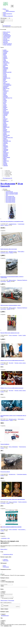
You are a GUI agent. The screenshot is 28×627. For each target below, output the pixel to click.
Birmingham (5, 51)
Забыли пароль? (4, 600)
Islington (5, 69)
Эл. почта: (3, 593)
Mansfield (5, 107)
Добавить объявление (8, 16)
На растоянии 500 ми (10, 202)
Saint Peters (5, 139)
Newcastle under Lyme (8, 137)
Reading (5, 70)
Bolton (4, 128)
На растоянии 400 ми (10, 200)
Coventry (5, 63)
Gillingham (5, 165)
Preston (4, 73)
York (4, 116)
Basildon (5, 125)
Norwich (5, 93)
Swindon (5, 100)
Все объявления (7, 178)
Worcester (5, 164)
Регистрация (6, 566)
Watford (4, 138)
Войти (7, 10)
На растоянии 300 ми (10, 199)
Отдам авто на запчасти (5, 471)
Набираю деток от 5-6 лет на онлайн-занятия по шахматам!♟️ (12, 360)
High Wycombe (6, 135)
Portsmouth (5, 96)
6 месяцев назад (8, 174)
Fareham (6, 225)
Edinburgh (5, 58)
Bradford (5, 76)
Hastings (5, 134)
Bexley (4, 89)
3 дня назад (7, 170)
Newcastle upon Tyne (7, 97)
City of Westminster (7, 85)
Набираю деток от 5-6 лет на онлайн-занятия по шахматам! (12, 387)
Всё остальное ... (22, 529)
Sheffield (5, 53)
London (4, 49)
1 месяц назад (8, 173)
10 (6, 538)
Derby (4, 80)
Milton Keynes (6, 88)
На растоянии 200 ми (10, 198)
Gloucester (5, 118)
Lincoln (4, 148)
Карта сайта (5, 560)
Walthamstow (6, 152)
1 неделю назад (8, 172)
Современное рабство (8, 554)
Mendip (4, 151)
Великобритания (7, 25)
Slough (4, 110)
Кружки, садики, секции (20, 362)
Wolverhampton (6, 83)
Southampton (6, 86)
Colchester (5, 142)
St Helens (5, 163)
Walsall (4, 106)
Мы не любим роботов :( (6, 602)
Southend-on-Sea (6, 78)
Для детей (11, 362)
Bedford (5, 158)
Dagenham (5, 153)
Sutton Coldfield (6, 157)
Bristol (4, 54)
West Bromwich (6, 131)
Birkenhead (5, 67)
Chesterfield (5, 149)
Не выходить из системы (7, 598)
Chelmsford (5, 150)
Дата (7, 195)
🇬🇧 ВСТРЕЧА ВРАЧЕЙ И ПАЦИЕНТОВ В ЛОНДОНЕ (11, 526)
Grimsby (5, 132)
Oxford (4, 108)
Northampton (6, 90)
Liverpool (5, 52)
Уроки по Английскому (5, 444)
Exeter (4, 144)
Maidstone (5, 156)
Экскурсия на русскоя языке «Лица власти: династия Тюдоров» (13, 499)
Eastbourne (5, 143)
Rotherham (5, 145)
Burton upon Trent (7, 141)
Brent (4, 66)
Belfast (4, 79)
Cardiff (4, 60)
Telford (4, 122)
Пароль (2, 595)
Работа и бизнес (12, 280)
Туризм (20, 335)
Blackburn (5, 124)
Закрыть (2, 623)
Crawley (5, 101)
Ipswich (4, 102)
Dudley (4, 94)
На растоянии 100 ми (10, 197)
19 (8, 538)
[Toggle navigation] (12, 6)
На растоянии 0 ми (10, 196)
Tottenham (5, 136)
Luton (4, 82)
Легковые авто (12, 474)
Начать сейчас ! (4, 549)
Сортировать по (9, 191)
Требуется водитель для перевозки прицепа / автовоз (11, 305)
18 (7, 538)
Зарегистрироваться (10, 11)
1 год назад (7, 175)
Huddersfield (5, 121)
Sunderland (5, 65)
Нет (10, 625)
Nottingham (5, 68)
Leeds (4, 59)
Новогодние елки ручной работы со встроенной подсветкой (12, 221)
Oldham (4, 159)
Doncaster (5, 115)
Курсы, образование (13, 446)
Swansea (5, 75)
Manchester (5, 61)
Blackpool (5, 87)
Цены (4, 14)
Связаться (5, 559)
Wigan (4, 103)
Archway (5, 92)
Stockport (5, 129)
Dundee (4, 123)
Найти (2, 585)
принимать (6, 625)
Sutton (4, 99)
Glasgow (5, 55)
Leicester (5, 56)
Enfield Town (6, 160)
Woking (4, 162)
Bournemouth (6, 111)
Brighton (5, 130)
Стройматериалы (13, 223)
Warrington (5, 109)
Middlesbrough (6, 127)
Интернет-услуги (13, 251)
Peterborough (6, 113)
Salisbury (9, 281)
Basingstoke (5, 155)
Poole (4, 117)
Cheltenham (5, 146)
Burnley (4, 120)
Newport (5, 74)
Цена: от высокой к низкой (12, 193)
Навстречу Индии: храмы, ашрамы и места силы (10, 332)
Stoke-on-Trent (6, 62)
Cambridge (5, 114)
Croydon (5, 104)
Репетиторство (22, 446)
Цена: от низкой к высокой (12, 192)
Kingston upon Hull (7, 72)
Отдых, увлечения (13, 335)
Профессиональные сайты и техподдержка (9, 248)
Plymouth (5, 81)
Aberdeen (5, 95)
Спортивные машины (22, 474)
